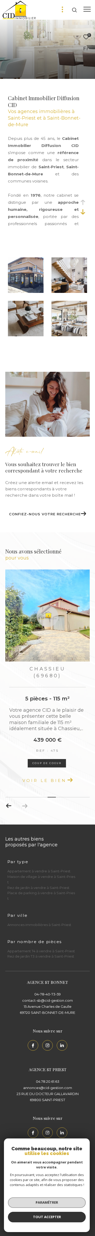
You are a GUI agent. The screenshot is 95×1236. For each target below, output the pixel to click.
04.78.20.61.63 (47, 1081)
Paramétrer (47, 1202)
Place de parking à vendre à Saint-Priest (41, 896)
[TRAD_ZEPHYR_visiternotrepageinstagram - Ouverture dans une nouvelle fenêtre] (47, 1045)
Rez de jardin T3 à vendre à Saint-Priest (40, 956)
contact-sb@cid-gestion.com (47, 1000)
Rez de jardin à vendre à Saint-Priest (38, 888)
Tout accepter (47, 1216)
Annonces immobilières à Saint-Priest (39, 925)
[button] (8, 806)
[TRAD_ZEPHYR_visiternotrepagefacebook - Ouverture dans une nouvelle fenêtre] (33, 1045)
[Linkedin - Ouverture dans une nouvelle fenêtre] (62, 1045)
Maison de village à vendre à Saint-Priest (41, 879)
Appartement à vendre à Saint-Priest (38, 871)
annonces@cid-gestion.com (47, 1088)
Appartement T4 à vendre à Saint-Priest (41, 951)
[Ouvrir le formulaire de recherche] (74, 10)
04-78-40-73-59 (47, 994)
